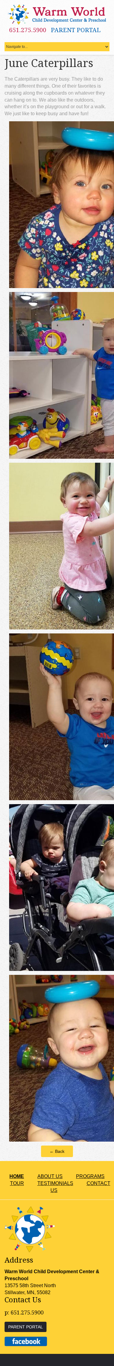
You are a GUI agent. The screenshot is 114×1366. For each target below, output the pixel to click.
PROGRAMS (90, 1176)
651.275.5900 (27, 30)
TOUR (17, 1183)
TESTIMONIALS (55, 1183)
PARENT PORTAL (76, 30)
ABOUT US (50, 1176)
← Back (57, 1151)
